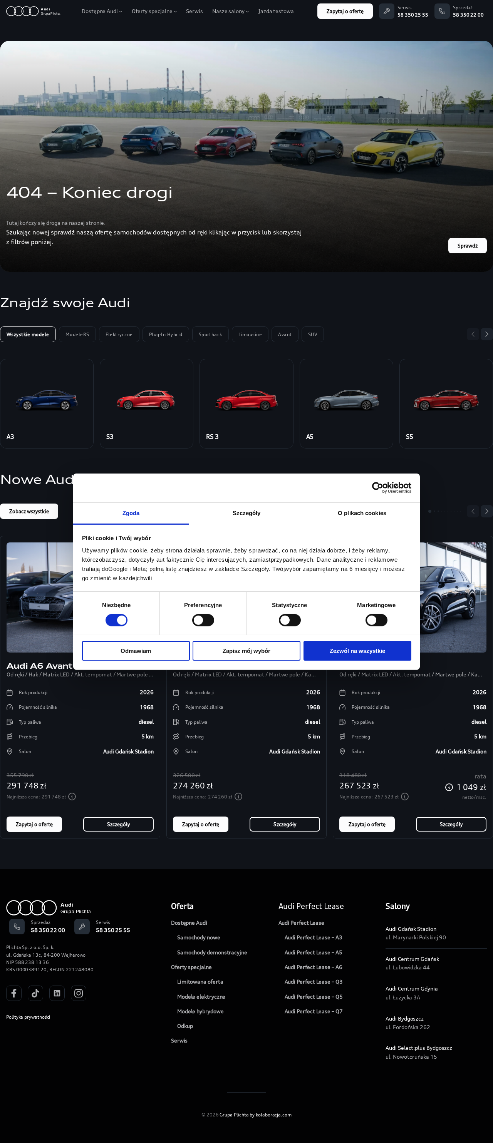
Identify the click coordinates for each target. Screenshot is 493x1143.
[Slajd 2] (434, 511)
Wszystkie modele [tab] (28, 334)
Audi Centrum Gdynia (412, 988)
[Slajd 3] (438, 511)
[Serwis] (386, 11)
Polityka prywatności (28, 1017)
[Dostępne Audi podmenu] (120, 11)
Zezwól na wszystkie (357, 651)
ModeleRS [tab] (77, 334)
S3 (110, 436)
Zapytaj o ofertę (345, 11)
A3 (10, 436)
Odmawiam (136, 651)
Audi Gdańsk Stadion (411, 928)
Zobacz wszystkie (29, 511)
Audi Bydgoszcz (405, 1018)
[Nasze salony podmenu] (247, 11)
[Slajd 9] (457, 511)
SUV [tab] (312, 334)
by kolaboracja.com (271, 1115)
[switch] (203, 620)
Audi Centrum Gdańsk (412, 959)
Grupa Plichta (234, 1115)
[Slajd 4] (441, 511)
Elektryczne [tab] (119, 334)
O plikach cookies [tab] (362, 512)
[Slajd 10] (460, 511)
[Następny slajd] (487, 334)
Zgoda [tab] (131, 512)
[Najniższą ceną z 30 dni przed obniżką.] (72, 796)
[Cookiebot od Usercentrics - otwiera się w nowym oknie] (377, 488)
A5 (310, 436)
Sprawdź (468, 246)
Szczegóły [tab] (247, 512)
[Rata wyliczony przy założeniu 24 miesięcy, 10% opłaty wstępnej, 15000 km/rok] (449, 787)
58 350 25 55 (412, 15)
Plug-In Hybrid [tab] (166, 334)
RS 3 (212, 436)
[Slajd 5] (444, 511)
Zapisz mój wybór (246, 651)
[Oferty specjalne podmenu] (175, 11)
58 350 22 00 (468, 15)
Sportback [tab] (210, 334)
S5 (409, 436)
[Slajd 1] (429, 511)
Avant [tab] (285, 334)
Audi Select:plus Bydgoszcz (419, 1047)
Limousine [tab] (250, 334)
